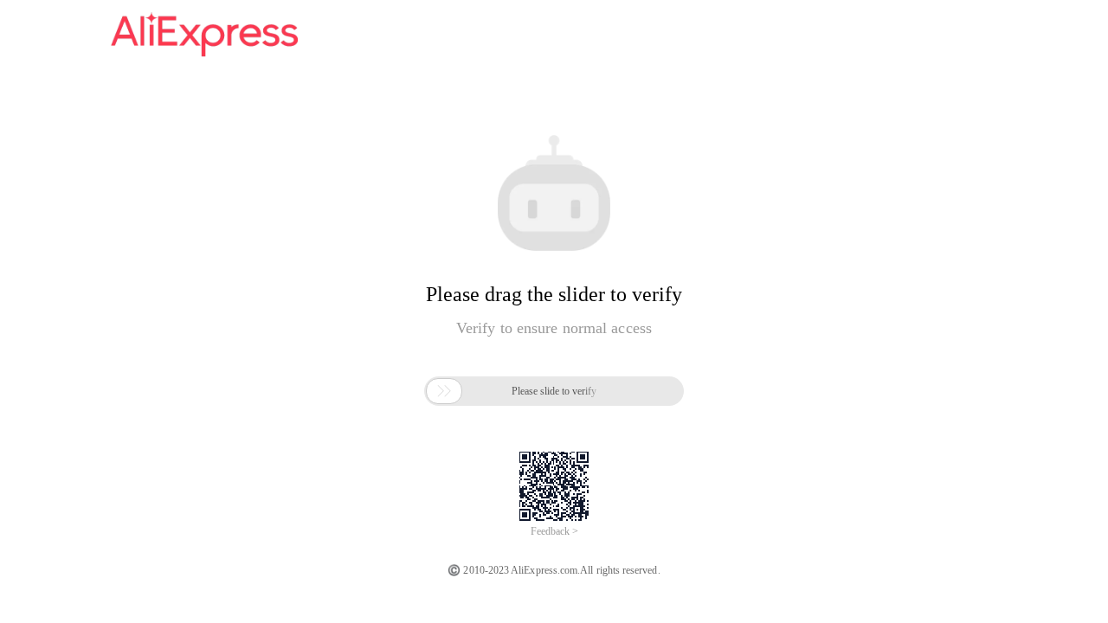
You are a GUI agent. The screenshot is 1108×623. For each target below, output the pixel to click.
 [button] (444, 391)
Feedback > (554, 531)
